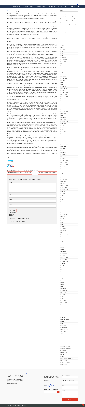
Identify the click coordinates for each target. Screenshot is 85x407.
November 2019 (64, 160)
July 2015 (63, 265)
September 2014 (64, 276)
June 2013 (63, 296)
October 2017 (64, 212)
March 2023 (63, 103)
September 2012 (64, 311)
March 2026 (63, 57)
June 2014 (63, 282)
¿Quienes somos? (16, 6)
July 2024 (63, 80)
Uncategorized (64, 364)
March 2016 (63, 251)
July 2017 (63, 218)
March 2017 (63, 226)
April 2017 (63, 224)
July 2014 (63, 280)
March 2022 (63, 117)
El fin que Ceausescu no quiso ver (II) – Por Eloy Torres (20, 172)
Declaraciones (64, 327)
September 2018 (64, 189)
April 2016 (63, 249)
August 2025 (63, 72)
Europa (62, 340)
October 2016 (64, 236)
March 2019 (63, 177)
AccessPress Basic (22, 405)
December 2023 (64, 90)
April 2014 (63, 286)
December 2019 (64, 158)
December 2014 (64, 269)
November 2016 (64, 234)
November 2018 (64, 185)
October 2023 (64, 94)
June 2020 (63, 150)
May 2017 (63, 222)
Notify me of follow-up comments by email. (20, 218)
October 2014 (64, 274)
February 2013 (64, 302)
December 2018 (64, 183)
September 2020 (64, 144)
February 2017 (64, 228)
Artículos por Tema (41, 6)
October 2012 (64, 309)
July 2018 (63, 193)
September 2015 (64, 261)
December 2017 (64, 208)
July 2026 (63, 49)
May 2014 (63, 284)
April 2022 (63, 115)
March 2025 (63, 76)
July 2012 (63, 313)
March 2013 (63, 300)
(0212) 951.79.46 (51, 384)
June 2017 (63, 220)
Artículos (15, 170)
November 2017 (64, 210)
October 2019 (64, 162)
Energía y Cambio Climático (66, 338)
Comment (11, 182)
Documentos (52, 6)
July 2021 (63, 125)
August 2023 (63, 98)
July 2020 (63, 148)
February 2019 (64, 179)
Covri (15, 405)
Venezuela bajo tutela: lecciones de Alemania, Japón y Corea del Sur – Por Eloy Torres (68, 32)
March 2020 (63, 152)
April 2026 (63, 55)
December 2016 (64, 232)
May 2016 (63, 247)
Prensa (66, 6)
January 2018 (63, 206)
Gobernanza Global (65, 344)
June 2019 (63, 171)
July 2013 (63, 294)
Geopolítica (63, 342)
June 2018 (63, 195)
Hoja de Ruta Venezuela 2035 (66, 41)
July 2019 (63, 168)
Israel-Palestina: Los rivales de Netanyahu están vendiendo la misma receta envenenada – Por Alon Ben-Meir (68, 26)
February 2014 (64, 290)
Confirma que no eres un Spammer (12, 214)
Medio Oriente (64, 352)
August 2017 (63, 216)
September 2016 (64, 238)
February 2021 (64, 133)
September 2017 (64, 214)
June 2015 (63, 267)
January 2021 (63, 135)
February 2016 (64, 253)
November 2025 (64, 65)
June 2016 (63, 245)
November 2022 (64, 107)
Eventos (60, 6)
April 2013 (63, 298)
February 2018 (64, 203)
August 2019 (63, 166)
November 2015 (64, 257)
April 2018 (63, 199)
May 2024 (63, 82)
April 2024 (63, 84)
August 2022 (63, 113)
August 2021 (63, 123)
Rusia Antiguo (64, 360)
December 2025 (64, 63)
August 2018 (63, 191)
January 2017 (63, 230)
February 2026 (64, 59)
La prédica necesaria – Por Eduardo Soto (47, 172)
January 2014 (63, 292)
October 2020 (64, 142)
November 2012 (64, 306)
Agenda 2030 (63, 321)
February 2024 (64, 88)
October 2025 (64, 67)
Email (10, 199)
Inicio (8, 6)
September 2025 (64, 70)
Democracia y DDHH (22, 170)
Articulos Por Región (28, 6)
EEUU (62, 333)
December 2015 (64, 255)
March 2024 (63, 86)
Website (10, 204)
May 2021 (63, 127)
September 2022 (64, 111)
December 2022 (64, 105)
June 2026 (63, 51)
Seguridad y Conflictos (65, 362)
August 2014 (63, 278)
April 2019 (63, 175)
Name (10, 194)
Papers (62, 356)
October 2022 (64, 109)
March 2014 (63, 288)
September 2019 (64, 164)
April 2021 (63, 129)
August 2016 (63, 241)
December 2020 (64, 138)
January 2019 (63, 181)
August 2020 (63, 146)
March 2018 (63, 201)
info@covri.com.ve (50, 385)
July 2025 (63, 74)
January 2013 (63, 304)
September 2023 (64, 96)
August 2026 (63, 47)
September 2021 (64, 121)
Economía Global (64, 331)
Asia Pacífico (63, 325)
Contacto (73, 6)
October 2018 (64, 187)
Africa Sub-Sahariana (65, 319)
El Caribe (63, 335)
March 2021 (63, 131)
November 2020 (64, 140)
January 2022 (63, 119)
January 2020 (63, 156)
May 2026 (63, 53)
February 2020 (64, 154)
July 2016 (63, 243)
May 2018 (63, 197)
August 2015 (63, 263)
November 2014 (64, 271)
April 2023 (63, 100)
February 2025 (64, 78)
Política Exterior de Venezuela (67, 358)
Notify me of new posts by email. (17, 221)
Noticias (62, 354)
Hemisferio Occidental (33, 170)
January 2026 (63, 61)
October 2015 (64, 259)
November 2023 (64, 92)
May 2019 (63, 173)
